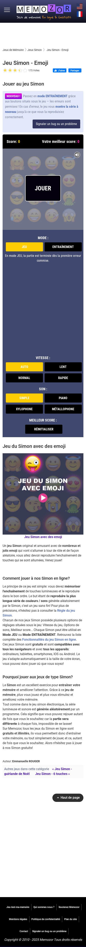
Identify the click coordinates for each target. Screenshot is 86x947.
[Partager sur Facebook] (74, 70)
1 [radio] (5, 70)
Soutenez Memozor (69, 907)
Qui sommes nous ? (43, 907)
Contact (24, 931)
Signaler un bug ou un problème (56, 124)
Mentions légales (18, 919)
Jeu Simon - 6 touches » (52, 774)
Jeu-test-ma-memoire (17, 907)
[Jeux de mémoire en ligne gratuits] (44, 11)
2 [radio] (8, 70)
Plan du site (70, 919)
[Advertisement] (43, 35)
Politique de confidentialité (45, 919)
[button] (7, 10)
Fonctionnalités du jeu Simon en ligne (49, 639)
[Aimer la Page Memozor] (60, 70)
